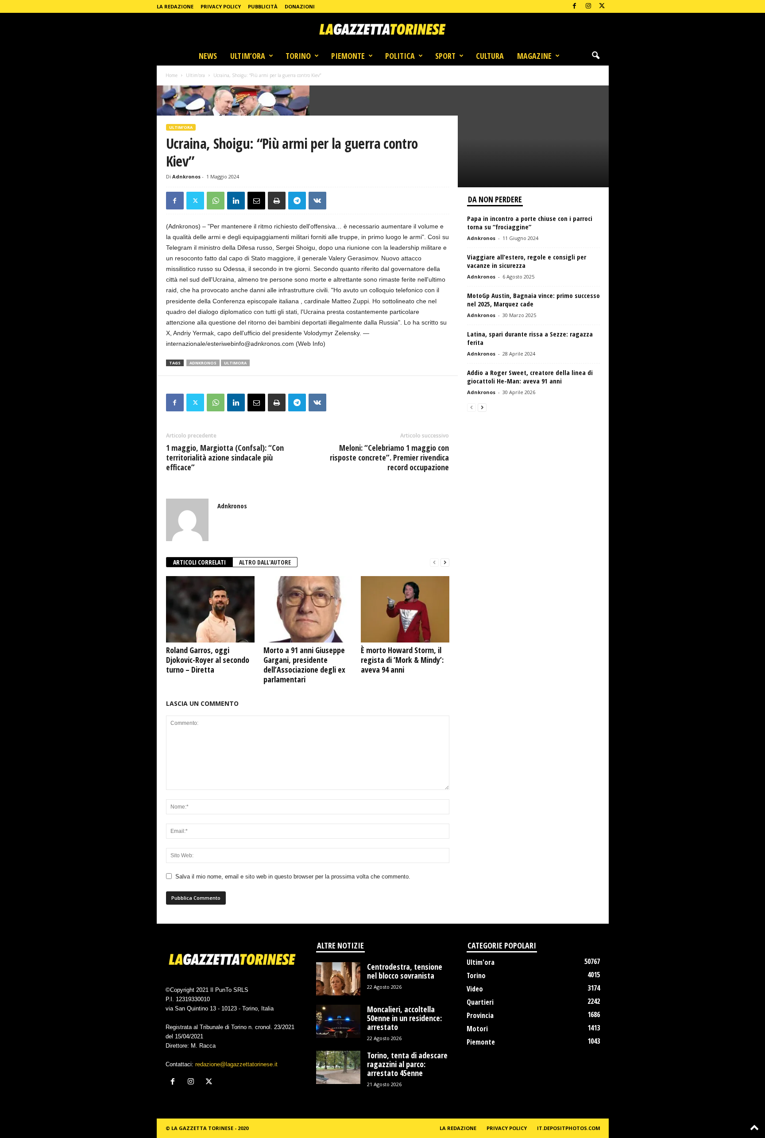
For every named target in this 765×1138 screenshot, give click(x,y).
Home (172, 75)
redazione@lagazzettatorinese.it (236, 1064)
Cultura (490, 55)
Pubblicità (263, 6)
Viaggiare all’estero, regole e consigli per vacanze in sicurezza (526, 261)
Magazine (534, 55)
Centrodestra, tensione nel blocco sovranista (404, 971)
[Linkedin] (236, 200)
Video (475, 989)
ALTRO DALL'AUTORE (265, 562)
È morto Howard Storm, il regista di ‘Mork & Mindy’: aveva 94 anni (402, 660)
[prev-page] (434, 562)
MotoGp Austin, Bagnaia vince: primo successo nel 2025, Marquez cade (533, 299)
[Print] (277, 200)
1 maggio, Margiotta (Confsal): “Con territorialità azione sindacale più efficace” (225, 457)
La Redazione (175, 6)
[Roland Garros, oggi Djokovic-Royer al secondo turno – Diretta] (210, 609)
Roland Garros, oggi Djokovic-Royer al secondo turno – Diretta (207, 660)
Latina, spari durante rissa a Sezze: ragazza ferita (530, 338)
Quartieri (480, 1002)
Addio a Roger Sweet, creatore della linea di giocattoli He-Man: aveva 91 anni (530, 376)
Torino (298, 55)
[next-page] (444, 562)
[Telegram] (297, 200)
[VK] (317, 200)
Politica (400, 55)
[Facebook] (574, 6)
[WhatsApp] (215, 200)
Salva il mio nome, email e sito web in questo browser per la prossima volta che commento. (292, 876)
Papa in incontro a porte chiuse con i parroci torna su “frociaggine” (529, 222)
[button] (595, 56)
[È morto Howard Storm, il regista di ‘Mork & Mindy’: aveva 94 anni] (405, 609)
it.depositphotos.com (568, 1128)
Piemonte (348, 55)
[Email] (256, 200)
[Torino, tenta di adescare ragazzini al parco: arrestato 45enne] (338, 1067)
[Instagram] (588, 6)
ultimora (235, 363)
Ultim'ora (195, 75)
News (208, 55)
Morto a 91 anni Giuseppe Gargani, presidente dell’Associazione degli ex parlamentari (304, 665)
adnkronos (202, 363)
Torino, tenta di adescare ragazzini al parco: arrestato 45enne (407, 1064)
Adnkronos (186, 176)
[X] (602, 6)
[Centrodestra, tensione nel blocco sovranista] (338, 978)
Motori (477, 1028)
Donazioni (300, 6)
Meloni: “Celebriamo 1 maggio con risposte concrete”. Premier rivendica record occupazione (389, 457)
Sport (445, 55)
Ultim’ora (247, 55)
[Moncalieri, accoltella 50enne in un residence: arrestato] (338, 1021)
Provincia (480, 1015)
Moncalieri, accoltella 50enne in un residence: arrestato (404, 1018)
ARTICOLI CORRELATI (199, 562)
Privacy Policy (221, 6)
